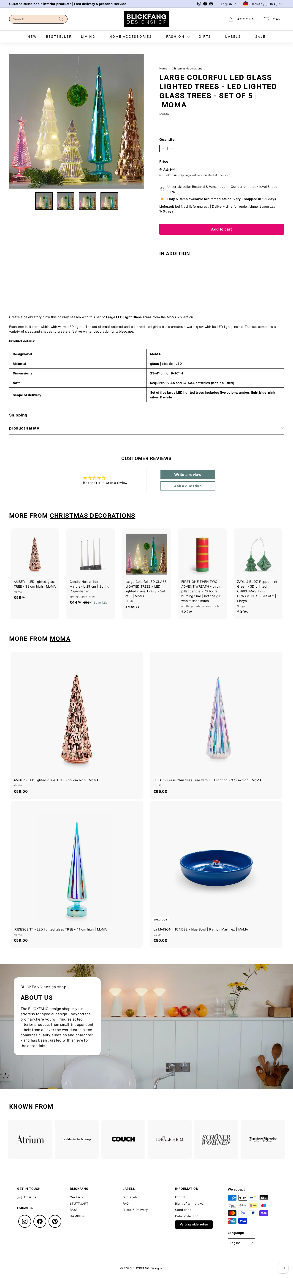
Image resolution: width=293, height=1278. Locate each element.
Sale (260, 36)
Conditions (183, 1210)
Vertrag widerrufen (194, 1224)
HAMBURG (78, 1216)
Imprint (180, 1197)
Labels (234, 36)
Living (89, 36)
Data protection (186, 1216)
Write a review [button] (187, 474)
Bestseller (59, 36)
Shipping (18, 415)
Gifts (206, 36)
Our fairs (76, 1197)
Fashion (176, 36)
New (32, 36)
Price (163, 161)
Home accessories (131, 36)
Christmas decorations (187, 68)
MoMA (164, 114)
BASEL (74, 1210)
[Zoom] (76, 121)
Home (163, 68)
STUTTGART (79, 1203)
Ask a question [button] (188, 486)
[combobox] (38, 19)
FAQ (125, 1203)
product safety (24, 428)
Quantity (167, 139)
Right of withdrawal (189, 1203)
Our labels (130, 1197)
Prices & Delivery (135, 1210)
